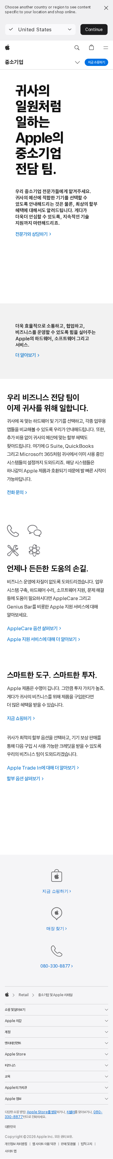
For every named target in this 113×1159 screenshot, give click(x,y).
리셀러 (71, 1112)
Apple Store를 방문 (42, 1112)
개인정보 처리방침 (16, 1144)
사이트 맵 (10, 1151)
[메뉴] (106, 48)
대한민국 (10, 1127)
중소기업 (14, 62)
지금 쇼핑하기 (96, 62)
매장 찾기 (55, 928)
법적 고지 (86, 1144)
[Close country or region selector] (106, 8)
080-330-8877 (55, 966)
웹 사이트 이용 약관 (44, 1144)
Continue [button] (94, 29)
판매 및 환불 (68, 1144)
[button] (40, 29)
